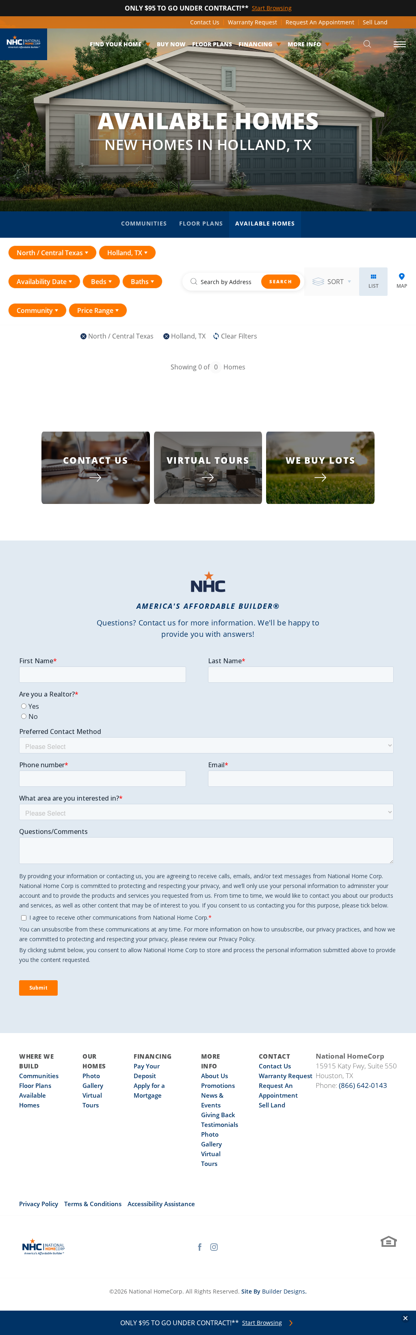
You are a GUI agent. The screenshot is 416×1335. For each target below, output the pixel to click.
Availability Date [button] (42, 281)
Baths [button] (140, 281)
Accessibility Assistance (161, 1204)
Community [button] (35, 310)
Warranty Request (252, 22)
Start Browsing (262, 1323)
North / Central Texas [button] (50, 252)
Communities (144, 223)
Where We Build (36, 1061)
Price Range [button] (95, 310)
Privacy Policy (38, 1204)
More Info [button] (304, 44)
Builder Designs (283, 1291)
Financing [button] (255, 44)
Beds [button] (98, 281)
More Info (210, 1061)
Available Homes (265, 223)
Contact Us (204, 22)
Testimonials (219, 1124)
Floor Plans (212, 44)
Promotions (218, 1085)
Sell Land (375, 22)
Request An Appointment (320, 22)
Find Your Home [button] (115, 44)
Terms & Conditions (92, 1204)
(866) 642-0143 (363, 1085)
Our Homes (94, 1061)
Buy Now (171, 44)
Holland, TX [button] (124, 252)
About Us (214, 1076)
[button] (367, 44)
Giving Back (218, 1115)
